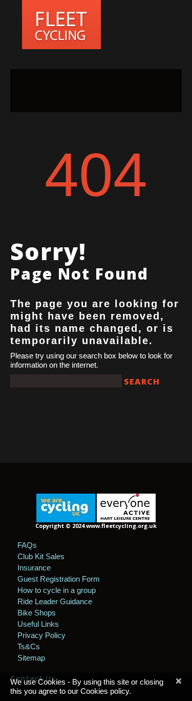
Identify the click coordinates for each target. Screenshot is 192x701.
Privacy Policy (41, 635)
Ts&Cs (28, 646)
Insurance (34, 567)
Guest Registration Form (58, 579)
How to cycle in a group (56, 590)
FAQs (27, 545)
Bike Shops (36, 612)
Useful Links (38, 624)
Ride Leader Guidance (54, 601)
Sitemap (31, 657)
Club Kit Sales (41, 556)
